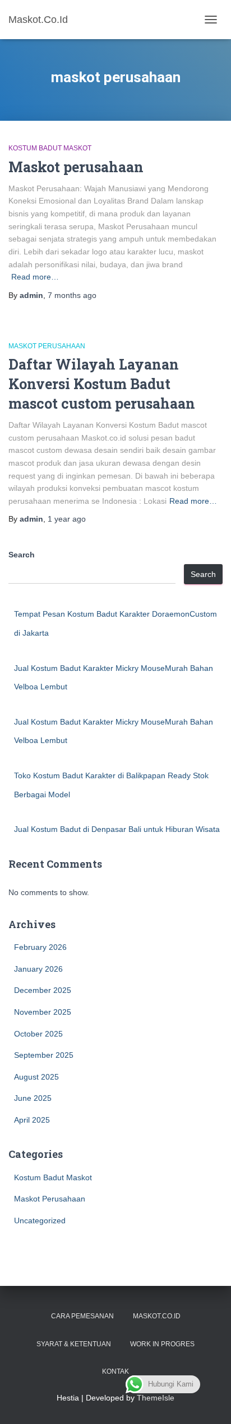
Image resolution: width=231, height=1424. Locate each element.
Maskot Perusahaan (46, 346)
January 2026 (38, 968)
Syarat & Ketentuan (73, 1344)
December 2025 (42, 990)
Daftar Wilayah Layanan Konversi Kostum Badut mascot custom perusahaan (101, 384)
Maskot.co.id (157, 1316)
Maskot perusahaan (76, 167)
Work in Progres (162, 1344)
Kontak (115, 1371)
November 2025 (42, 1011)
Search (21, 554)
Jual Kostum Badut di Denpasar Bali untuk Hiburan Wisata (117, 829)
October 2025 (38, 1033)
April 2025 (32, 1119)
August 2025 (36, 1076)
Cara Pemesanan (82, 1316)
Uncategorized (40, 1220)
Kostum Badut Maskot (49, 148)
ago (72, 295)
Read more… (35, 276)
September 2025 (43, 1055)
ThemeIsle (155, 1397)
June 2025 (33, 1098)
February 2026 (40, 947)
